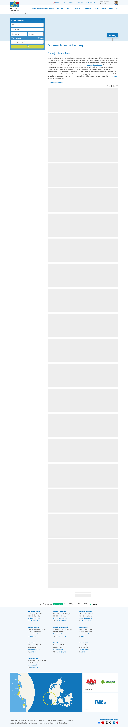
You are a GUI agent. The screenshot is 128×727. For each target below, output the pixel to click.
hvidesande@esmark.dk (85, 618)
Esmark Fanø (57, 643)
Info (68, 9)
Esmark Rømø (83, 643)
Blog (97, 9)
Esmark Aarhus (33, 658)
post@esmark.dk (32, 665)
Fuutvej (24, 13)
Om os (104, 9)
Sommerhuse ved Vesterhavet (43, 9)
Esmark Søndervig (34, 612)
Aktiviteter (77, 9)
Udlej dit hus (113, 9)
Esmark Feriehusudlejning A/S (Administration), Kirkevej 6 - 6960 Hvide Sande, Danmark (36, 720)
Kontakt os (34, 723)
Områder (60, 9)
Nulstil (42, 38)
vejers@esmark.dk (84, 634)
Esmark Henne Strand (60, 627)
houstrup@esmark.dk (34, 634)
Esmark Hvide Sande (85, 612)
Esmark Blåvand (33, 643)
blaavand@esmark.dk (34, 649)
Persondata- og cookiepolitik (47, 723)
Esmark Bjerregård (59, 612)
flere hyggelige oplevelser (94, 65)
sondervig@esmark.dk (34, 618)
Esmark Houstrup (33, 627)
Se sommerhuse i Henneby (55, 83)
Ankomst (17, 25)
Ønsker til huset (17, 38)
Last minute (88, 9)
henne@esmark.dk (58, 634)
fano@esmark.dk (58, 649)
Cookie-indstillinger (62, 723)
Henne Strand (113, 76)
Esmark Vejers (83, 627)
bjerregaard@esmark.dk (60, 618)
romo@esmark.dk (84, 649)
